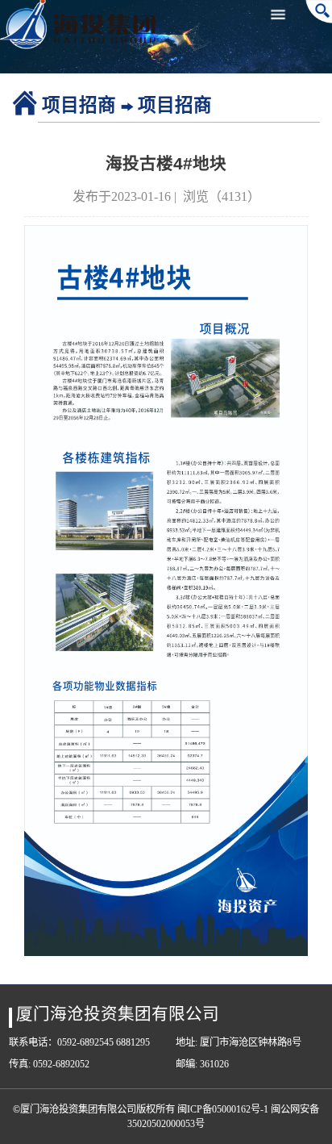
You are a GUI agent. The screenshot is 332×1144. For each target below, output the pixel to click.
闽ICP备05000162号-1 (222, 1109)
